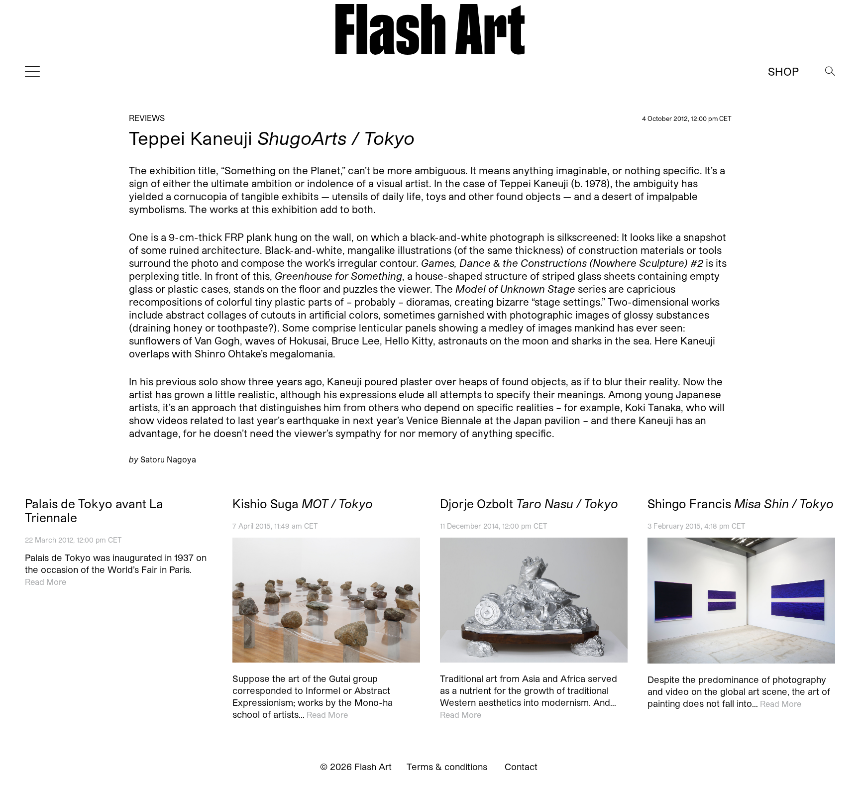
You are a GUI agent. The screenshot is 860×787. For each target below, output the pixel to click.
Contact (521, 766)
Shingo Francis (740, 504)
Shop (783, 71)
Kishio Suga (302, 504)
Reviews (147, 117)
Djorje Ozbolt (529, 504)
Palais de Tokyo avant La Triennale (94, 511)
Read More (45, 581)
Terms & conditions (447, 766)
